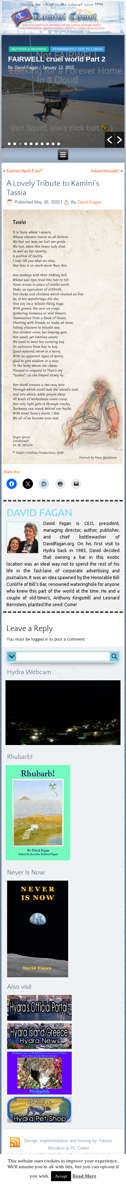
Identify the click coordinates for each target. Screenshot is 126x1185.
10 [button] (59, 144)
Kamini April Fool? (24, 170)
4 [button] (26, 144)
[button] (109, 140)
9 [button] (53, 144)
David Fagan (89, 202)
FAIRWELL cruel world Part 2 (56, 59)
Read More (84, 1176)
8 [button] (48, 144)
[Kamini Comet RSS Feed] (15, 1142)
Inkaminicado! (105, 170)
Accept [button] (61, 1176)
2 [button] (15, 144)
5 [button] (31, 144)
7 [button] (42, 144)
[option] (63, 91)
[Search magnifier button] (114, 656)
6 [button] (37, 144)
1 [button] (9, 144)
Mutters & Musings (28, 49)
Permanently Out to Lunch (77, 49)
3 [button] (20, 144)
